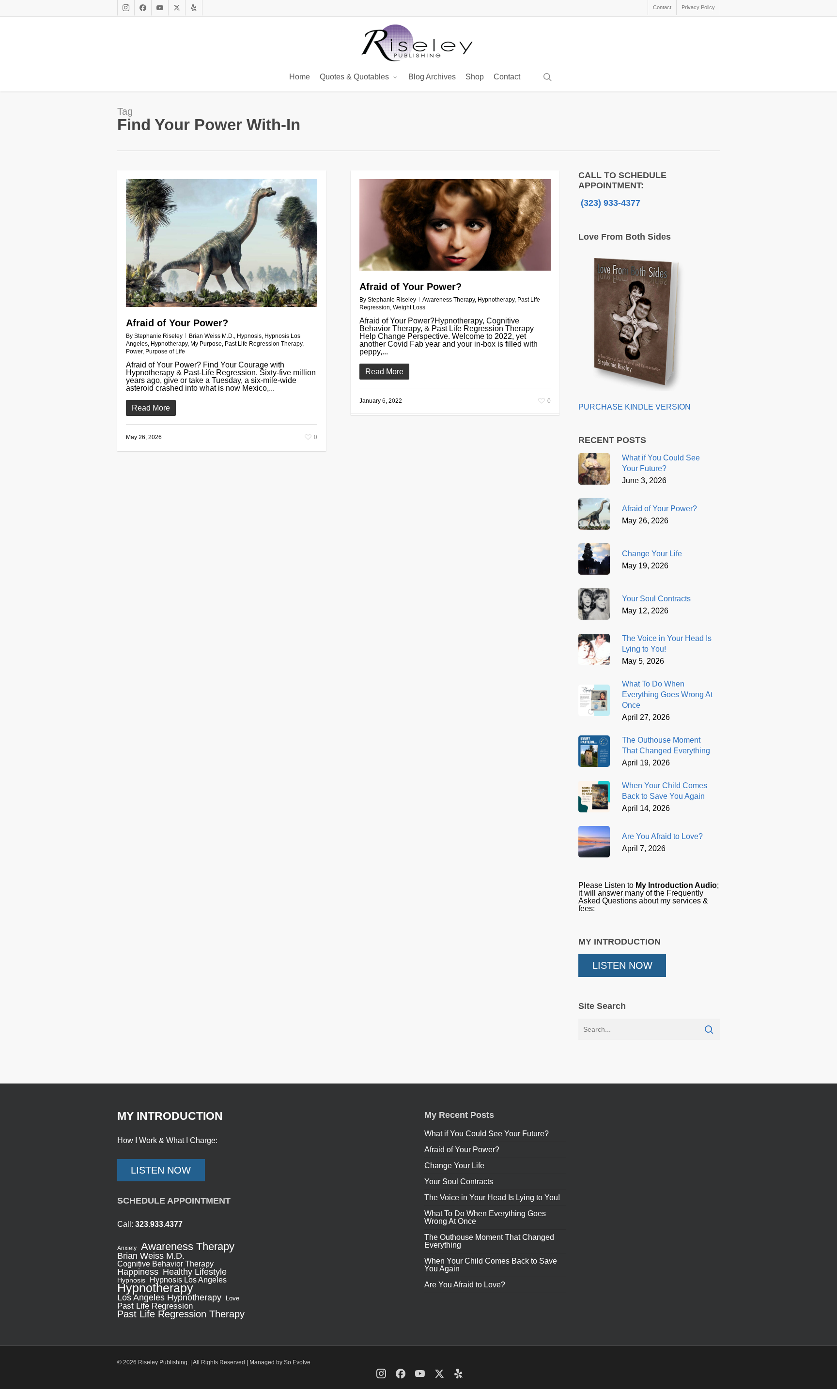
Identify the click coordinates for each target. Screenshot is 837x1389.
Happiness (137, 1272)
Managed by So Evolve (279, 1362)
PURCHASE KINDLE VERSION (634, 407)
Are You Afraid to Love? (464, 1285)
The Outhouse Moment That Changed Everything (489, 1241)
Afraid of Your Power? (177, 323)
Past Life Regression (155, 1306)
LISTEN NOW (622, 965)
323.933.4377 (159, 1224)
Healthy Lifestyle (195, 1272)
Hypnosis (249, 336)
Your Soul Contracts (458, 1181)
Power (134, 351)
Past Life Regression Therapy (263, 343)
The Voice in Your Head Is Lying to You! (492, 1197)
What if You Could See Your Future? (486, 1134)
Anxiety (127, 1248)
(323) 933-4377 (609, 203)
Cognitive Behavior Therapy (165, 1264)
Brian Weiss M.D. (211, 336)
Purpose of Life (165, 351)
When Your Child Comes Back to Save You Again (490, 1265)
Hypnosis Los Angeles (188, 1280)
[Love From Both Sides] (635, 399)
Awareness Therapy (448, 299)
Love (232, 1298)
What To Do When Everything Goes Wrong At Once (485, 1217)
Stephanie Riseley (158, 336)
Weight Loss (409, 307)
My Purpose (206, 343)
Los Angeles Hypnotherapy (169, 1297)
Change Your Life (454, 1165)
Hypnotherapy (169, 343)
